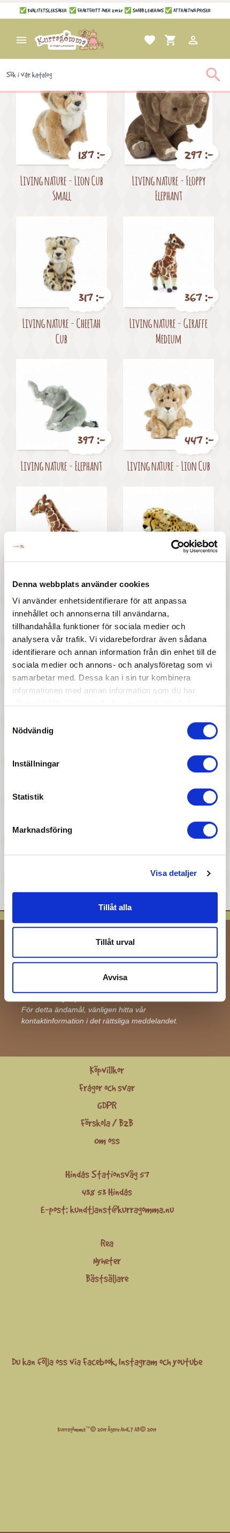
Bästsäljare (107, 1278)
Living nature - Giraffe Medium (168, 330)
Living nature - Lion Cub (168, 465)
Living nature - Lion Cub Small (61, 188)
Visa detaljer (173, 873)
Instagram (138, 1361)
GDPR (107, 1105)
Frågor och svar (107, 1087)
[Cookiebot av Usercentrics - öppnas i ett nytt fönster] (171, 546)
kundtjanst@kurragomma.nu (122, 1209)
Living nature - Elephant (61, 465)
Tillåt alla (115, 907)
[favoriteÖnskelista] (137, 40)
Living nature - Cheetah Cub (61, 330)
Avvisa (115, 977)
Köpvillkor (107, 1070)
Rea (107, 1243)
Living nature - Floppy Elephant (168, 188)
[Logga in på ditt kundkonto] (180, 40)
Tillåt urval (115, 942)
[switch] (202, 763)
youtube (187, 1361)
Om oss (107, 1140)
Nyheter (107, 1260)
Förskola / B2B (107, 1123)
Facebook (99, 1361)
